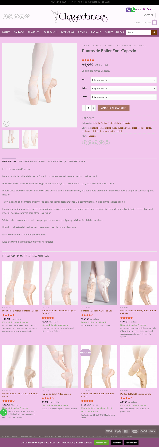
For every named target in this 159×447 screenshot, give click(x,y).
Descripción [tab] (9, 161)
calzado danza (110, 128)
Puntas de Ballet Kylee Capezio (56, 393)
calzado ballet (97, 128)
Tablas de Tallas (85, 436)
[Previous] (8, 85)
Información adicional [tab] (31, 161)
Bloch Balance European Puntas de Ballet (97, 395)
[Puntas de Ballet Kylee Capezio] (60, 366)
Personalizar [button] (131, 442)
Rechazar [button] (116, 442)
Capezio (92, 136)
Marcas (119, 32)
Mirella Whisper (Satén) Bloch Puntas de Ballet (138, 312)
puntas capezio (132, 128)
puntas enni (102, 131)
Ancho (84, 97)
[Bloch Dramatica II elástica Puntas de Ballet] (20, 366)
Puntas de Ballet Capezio (131, 45)
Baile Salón (50, 32)
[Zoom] (6, 124)
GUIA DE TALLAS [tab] (77, 161)
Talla (84, 80)
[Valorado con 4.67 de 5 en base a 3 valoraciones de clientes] (119, 60)
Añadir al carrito (114, 108)
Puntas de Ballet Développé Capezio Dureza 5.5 (59, 312)
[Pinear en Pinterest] (101, 142)
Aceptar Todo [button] (101, 442)
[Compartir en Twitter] (90, 142)
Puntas (109, 45)
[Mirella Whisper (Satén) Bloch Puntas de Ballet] (138, 283)
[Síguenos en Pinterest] (27, 16)
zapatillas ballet (115, 131)
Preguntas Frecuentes (49, 436)
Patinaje (96, 32)
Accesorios (67, 32)
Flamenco (33, 32)
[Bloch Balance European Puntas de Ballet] (99, 366)
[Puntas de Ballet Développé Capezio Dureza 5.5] (60, 283)
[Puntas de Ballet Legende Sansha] (138, 366)
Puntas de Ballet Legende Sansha (135, 393)
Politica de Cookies (121, 436)
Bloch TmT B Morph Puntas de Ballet (20, 310)
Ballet (6, 32)
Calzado (19, 32)
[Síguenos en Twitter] (16, 16)
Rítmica (82, 32)
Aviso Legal (102, 436)
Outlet (109, 32)
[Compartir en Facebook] (84, 142)
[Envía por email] (95, 142)
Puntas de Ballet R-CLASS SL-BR (96, 310)
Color (84, 88)
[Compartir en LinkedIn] (107, 142)
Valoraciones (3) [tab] (57, 161)
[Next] (72, 85)
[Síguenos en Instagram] (10, 16)
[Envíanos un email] (22, 16)
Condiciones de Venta (23, 436)
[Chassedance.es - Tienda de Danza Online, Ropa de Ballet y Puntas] (79, 16)
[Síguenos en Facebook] (5, 16)
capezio (121, 128)
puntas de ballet (89, 131)
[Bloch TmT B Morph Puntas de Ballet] (20, 283)
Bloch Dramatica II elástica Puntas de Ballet (20, 395)
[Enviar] (154, 32)
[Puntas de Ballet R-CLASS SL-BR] (99, 283)
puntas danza (145, 128)
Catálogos (69, 436)
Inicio (85, 45)
